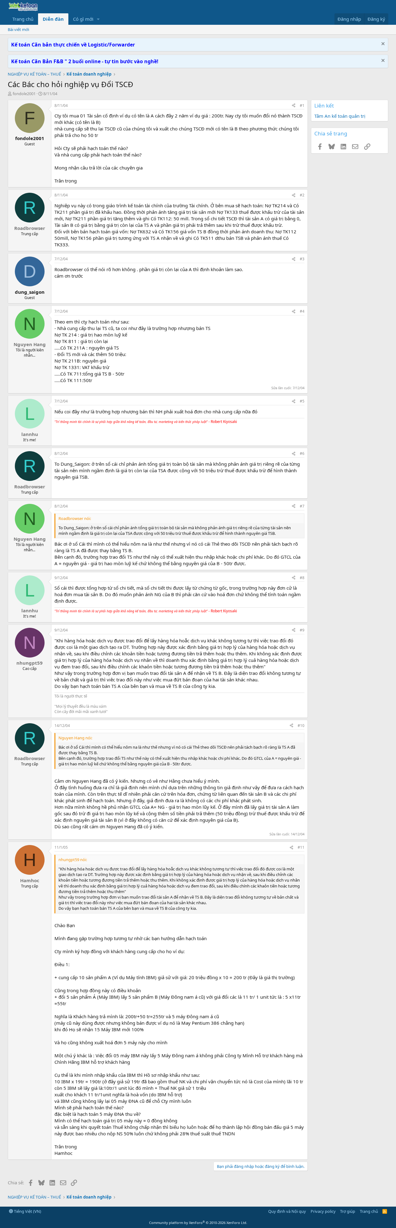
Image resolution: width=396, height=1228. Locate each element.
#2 (302, 195)
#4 (302, 311)
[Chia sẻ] (294, 105)
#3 (302, 259)
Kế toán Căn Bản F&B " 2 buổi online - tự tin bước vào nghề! (84, 61)
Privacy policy (323, 1211)
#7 (302, 506)
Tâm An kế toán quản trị (339, 116)
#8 (302, 577)
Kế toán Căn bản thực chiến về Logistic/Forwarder (73, 44)
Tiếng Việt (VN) (27, 1211)
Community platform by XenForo (198, 1222)
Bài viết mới (18, 29)
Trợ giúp (347, 1211)
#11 (301, 847)
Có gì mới (83, 19)
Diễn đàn (53, 19)
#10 (301, 725)
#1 (302, 105)
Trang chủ (22, 19)
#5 (302, 401)
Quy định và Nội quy (287, 1211)
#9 (302, 630)
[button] (98, 19)
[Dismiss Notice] (382, 44)
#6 (302, 453)
